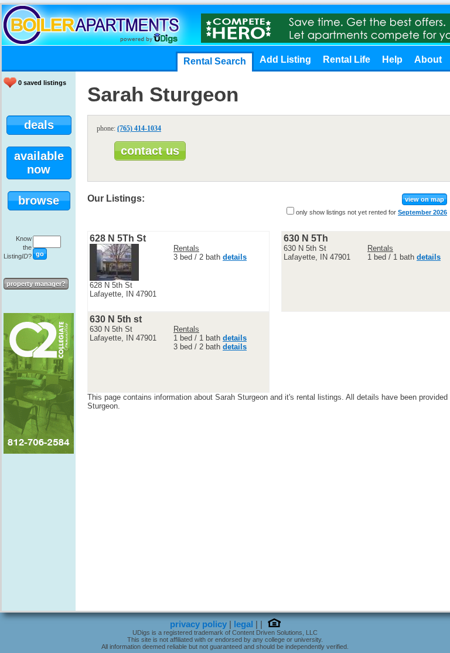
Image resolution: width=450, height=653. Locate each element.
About (428, 59)
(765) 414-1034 (139, 128)
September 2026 (422, 212)
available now (39, 162)
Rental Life (346, 59)
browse (38, 200)
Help (392, 59)
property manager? (36, 283)
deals (39, 124)
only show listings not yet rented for (346, 212)
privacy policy (198, 624)
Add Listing (285, 59)
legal (243, 624)
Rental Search (214, 61)
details (235, 257)
